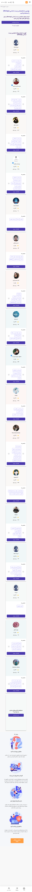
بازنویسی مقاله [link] (18, 100)
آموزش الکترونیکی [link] (17, 457)
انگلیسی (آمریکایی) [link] (19, 494)
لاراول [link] (16, 531)
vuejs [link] (20, 536)
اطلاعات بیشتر (16, 72)
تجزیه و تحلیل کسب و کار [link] (16, 573)
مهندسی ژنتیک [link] (18, 69)
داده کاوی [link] (19, 338)
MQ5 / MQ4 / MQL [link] (17, 534)
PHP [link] (20, 531)
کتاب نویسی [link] (18, 302)
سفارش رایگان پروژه (17, 840)
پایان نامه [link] (13, 686)
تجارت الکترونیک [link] (18, 455)
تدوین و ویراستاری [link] (17, 102)
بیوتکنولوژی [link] (19, 63)
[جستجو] (13, 2)
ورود (9, 2)
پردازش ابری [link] (18, 446)
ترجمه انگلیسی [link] (16, 259)
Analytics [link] (19, 294)
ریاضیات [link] (12, 256)
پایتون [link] (21, 219)
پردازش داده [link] (13, 105)
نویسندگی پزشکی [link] (17, 144)
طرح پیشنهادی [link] (18, 183)
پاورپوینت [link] (17, 256)
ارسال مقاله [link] (19, 105)
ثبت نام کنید (16, 715)
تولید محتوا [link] (12, 494)
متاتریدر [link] (12, 528)
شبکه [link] (18, 219)
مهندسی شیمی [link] (18, 66)
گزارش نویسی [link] (18, 376)
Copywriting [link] (12, 302)
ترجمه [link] (12, 144)
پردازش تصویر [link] (12, 219)
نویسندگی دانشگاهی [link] (17, 138)
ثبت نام (3, 2)
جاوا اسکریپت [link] (18, 528)
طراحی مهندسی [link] (18, 108)
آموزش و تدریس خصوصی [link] (18, 414)
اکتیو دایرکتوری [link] (20, 606)
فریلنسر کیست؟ (15, 25)
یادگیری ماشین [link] (13, 338)
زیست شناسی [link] (14, 61)
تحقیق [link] (13, 376)
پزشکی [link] (12, 69)
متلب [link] (22, 259)
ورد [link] (15, 409)
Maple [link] (11, 259)
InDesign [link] (10, 491)
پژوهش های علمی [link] (17, 189)
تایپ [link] (20, 61)
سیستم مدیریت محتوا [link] (17, 449)
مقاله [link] (13, 100)
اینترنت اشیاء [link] (18, 686)
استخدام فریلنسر (15, 22)
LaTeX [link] (16, 335)
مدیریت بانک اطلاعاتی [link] (17, 452)
